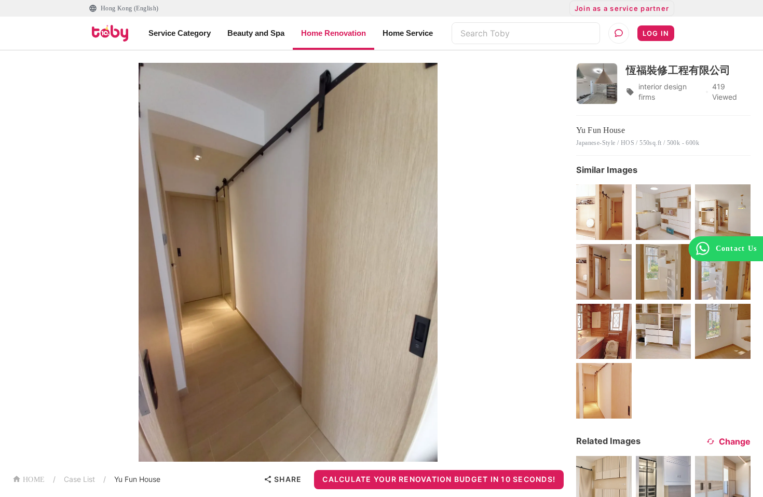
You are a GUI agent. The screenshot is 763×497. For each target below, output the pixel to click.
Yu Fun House (137, 479)
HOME (34, 479)
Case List (79, 479)
